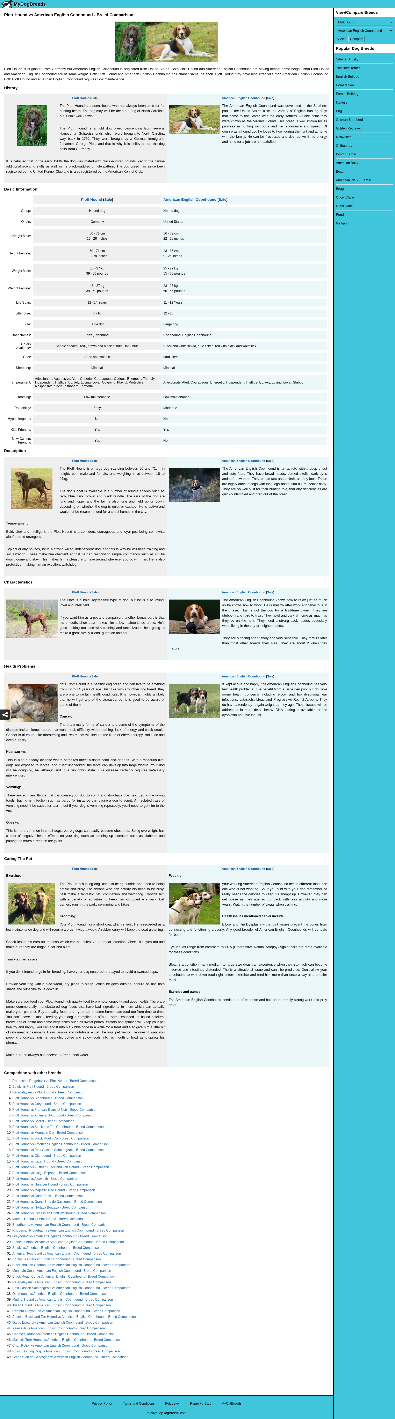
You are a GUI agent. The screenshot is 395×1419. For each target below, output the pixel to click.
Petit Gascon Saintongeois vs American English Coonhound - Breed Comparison (71, 1288)
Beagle (341, 189)
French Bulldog (347, 94)
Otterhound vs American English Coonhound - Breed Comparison (60, 1293)
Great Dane (344, 206)
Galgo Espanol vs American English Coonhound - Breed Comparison (62, 1322)
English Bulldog (347, 76)
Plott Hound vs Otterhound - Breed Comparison (46, 1155)
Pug (339, 111)
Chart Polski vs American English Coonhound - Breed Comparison (60, 1345)
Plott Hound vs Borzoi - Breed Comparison (43, 1121)
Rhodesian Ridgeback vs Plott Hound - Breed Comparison (55, 1081)
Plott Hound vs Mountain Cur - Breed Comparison (48, 1132)
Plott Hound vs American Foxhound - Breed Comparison (53, 1115)
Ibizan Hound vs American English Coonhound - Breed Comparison (61, 1305)
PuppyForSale (200, 1403)
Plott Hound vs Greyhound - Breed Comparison (46, 1104)
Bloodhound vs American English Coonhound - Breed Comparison (60, 1224)
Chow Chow (345, 197)
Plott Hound (80, 98)
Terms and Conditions (139, 1403)
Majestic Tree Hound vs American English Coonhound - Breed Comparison (67, 1340)
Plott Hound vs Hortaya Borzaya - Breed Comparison (50, 1207)
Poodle (341, 214)
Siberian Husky (347, 59)
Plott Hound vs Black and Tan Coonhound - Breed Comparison (58, 1127)
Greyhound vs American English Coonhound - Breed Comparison (60, 1236)
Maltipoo (342, 223)
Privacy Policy (102, 1403)
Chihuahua (344, 145)
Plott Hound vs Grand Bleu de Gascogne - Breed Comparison (57, 1201)
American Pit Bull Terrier (353, 180)
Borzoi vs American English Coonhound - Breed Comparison (56, 1259)
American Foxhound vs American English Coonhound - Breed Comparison (66, 1253)
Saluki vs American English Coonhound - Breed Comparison (56, 1247)
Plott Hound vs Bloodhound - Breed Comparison (47, 1098)
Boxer (340, 171)
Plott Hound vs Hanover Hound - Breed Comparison (50, 1184)
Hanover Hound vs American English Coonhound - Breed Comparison (63, 1334)
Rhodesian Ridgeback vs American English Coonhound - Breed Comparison (68, 1230)
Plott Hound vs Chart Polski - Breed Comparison (47, 1196)
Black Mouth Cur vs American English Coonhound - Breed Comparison (64, 1276)
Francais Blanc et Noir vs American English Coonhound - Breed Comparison (68, 1242)
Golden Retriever (348, 128)
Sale (94, 98)
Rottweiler (343, 137)
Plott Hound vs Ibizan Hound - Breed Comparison (48, 1161)
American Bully (347, 163)
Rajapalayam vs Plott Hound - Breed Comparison (48, 1092)
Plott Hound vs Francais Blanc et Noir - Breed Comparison (54, 1109)
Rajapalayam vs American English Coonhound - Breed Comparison (61, 1282)
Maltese (341, 102)
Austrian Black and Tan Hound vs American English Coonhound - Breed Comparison (74, 1316)
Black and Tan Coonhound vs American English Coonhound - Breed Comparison (71, 1265)
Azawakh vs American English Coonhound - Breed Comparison (58, 1328)
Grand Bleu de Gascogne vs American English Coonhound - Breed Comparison (70, 1357)
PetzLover (172, 1403)
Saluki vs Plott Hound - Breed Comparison (43, 1086)
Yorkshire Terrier (348, 68)
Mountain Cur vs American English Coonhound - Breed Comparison (61, 1270)
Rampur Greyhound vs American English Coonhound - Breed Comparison (66, 1311)
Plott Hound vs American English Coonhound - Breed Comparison (60, 1144)
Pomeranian (345, 85)
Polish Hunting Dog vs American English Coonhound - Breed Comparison (66, 1351)
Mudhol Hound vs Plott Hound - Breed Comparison (49, 1219)
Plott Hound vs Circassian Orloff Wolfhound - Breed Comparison (59, 1213)
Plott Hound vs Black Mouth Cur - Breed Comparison (50, 1138)
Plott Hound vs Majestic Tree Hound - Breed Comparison (53, 1190)
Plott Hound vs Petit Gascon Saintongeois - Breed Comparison (58, 1150)
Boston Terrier (346, 154)
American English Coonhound (243, 98)
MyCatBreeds (232, 1403)
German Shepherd (349, 119)
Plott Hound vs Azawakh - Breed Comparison (45, 1178)
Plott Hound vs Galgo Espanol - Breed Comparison (49, 1173)
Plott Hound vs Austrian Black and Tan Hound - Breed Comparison (60, 1167)
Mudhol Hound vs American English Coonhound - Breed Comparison (62, 1299)
